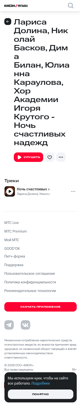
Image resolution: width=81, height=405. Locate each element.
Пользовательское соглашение (29, 273)
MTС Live (11, 222)
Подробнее (41, 383)
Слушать (32, 157)
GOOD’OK (12, 248)
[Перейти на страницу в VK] (25, 325)
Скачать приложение (40, 307)
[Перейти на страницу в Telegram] (9, 325)
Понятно (40, 394)
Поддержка (13, 265)
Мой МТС (11, 240)
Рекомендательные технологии (30, 290)
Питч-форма (14, 256)
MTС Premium (15, 231)
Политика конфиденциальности (30, 282)
